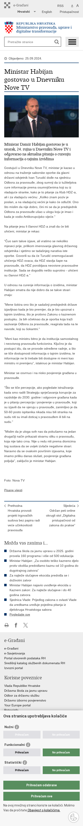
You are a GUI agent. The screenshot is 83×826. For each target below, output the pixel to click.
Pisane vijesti (13, 490)
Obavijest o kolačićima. (43, 810)
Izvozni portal (13, 668)
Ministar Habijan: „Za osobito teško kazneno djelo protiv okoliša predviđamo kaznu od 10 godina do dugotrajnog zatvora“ (44, 565)
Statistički (12, 763)
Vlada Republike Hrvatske (22, 685)
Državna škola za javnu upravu (25, 690)
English (47, 12)
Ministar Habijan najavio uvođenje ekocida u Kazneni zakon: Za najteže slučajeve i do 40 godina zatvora (40, 590)
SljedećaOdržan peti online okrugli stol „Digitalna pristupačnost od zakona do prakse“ (60, 515)
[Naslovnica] (41, 27)
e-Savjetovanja (14, 653)
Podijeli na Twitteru (25, 625)
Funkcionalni (14, 745)
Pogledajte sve (20, 614)
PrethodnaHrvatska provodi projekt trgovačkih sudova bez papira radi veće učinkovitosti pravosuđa (24, 518)
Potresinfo (11, 710)
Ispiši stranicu (6, 625)
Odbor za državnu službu (21, 695)
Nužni (9, 727)
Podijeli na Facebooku (16, 625)
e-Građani (11, 648)
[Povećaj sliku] (41, 116)
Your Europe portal (17, 705)
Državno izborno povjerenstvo (25, 700)
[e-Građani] (23, 5)
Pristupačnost (69, 12)
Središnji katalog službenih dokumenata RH (34, 663)
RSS (60, 6)
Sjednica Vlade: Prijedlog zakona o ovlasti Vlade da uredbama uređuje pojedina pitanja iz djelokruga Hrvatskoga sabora (43, 604)
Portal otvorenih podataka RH (25, 658)
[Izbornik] (72, 42)
